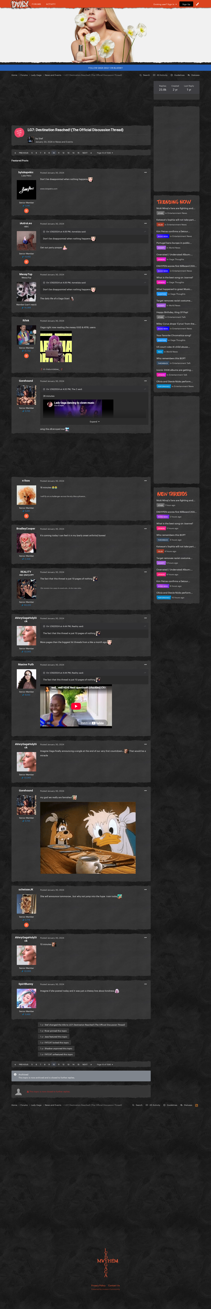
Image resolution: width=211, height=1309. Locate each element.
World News (174, 247)
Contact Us (114, 1285)
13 (68, 152)
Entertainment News (177, 212)
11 (58, 152)
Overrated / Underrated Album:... (174, 254)
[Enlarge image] (56, 346)
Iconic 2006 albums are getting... (174, 369)
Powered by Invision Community (105, 1288)
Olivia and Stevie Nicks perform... (174, 381)
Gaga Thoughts (176, 259)
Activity (51, 3)
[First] (15, 152)
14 (73, 152)
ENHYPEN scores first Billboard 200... (176, 265)
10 (54, 152)
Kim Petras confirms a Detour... (173, 231)
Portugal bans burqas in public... (174, 242)
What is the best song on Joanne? (174, 277)
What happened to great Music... (174, 289)
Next (85, 152)
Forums (36, 3)
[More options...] (145, 172)
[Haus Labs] (105, 35)
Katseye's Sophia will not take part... (176, 219)
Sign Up (186, 4)
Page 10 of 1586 (104, 152)
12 (63, 152)
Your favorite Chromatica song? (173, 335)
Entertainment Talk (177, 316)
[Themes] (197, 4)
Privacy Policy (98, 1285)
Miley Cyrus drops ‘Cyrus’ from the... (176, 323)
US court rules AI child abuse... (173, 346)
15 (78, 152)
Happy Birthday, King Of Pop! (172, 312)
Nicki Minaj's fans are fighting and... (175, 208)
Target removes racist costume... (174, 300)
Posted (52, 172)
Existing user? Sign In (165, 4)
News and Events (64, 141)
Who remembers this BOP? (170, 358)
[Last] (91, 152)
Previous (23, 152)
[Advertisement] (81, 101)
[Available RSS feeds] (197, 1105)
